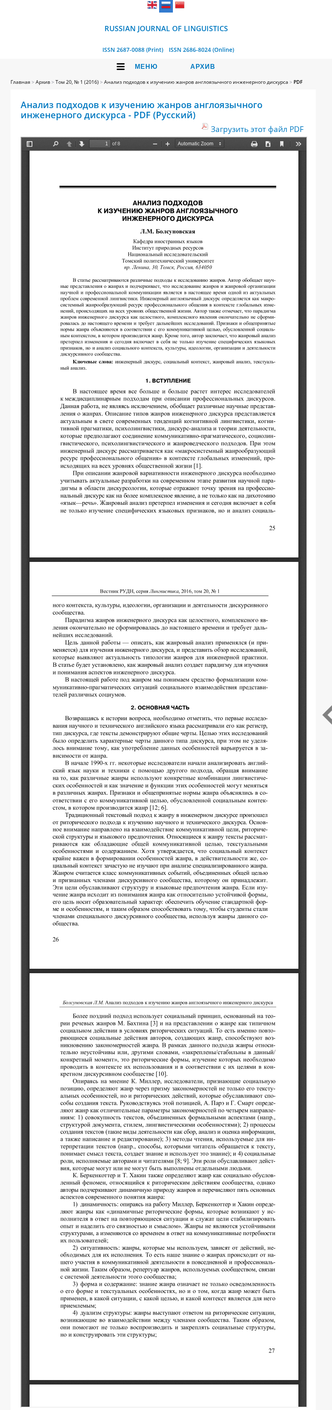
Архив (202, 66)
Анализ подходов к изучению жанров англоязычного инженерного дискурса (196, 82)
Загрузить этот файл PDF (257, 128)
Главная (20, 82)
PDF (298, 82)
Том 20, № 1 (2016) (77, 82)
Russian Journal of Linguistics (166, 28)
